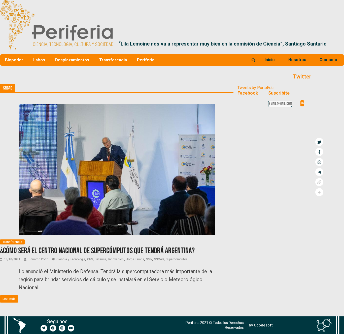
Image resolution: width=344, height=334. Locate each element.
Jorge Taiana (135, 259)
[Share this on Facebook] (319, 152)
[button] (338, 43)
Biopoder (14, 59)
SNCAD (159, 259)
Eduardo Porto (39, 259)
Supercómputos (177, 259)
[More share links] (319, 192)
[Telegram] (319, 172)
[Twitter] (44, 328)
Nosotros (297, 59)
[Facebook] (53, 328)
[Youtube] (71, 328)
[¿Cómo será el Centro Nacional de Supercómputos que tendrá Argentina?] (117, 107)
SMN (149, 259)
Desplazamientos (72, 59)
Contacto (328, 59)
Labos (39, 59)
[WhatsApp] (319, 162)
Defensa (101, 259)
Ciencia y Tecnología (70, 259)
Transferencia (113, 59)
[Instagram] (62, 328)
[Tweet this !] (319, 142)
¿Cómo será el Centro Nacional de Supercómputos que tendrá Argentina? (97, 251)
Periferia (145, 59)
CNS (90, 259)
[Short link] (319, 182)
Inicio (270, 59)
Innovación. (116, 259)
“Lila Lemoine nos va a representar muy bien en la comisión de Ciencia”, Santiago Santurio (223, 44)
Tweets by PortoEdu (255, 87)
